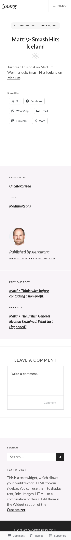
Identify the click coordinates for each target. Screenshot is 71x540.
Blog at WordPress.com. (35, 530)
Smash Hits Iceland (43, 72)
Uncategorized (20, 186)
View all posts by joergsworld (32, 258)
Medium (13, 78)
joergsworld (27, 25)
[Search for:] (31, 457)
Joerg (9, 6)
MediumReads (20, 206)
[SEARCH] (60, 457)
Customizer (16, 510)
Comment (50, 402)
